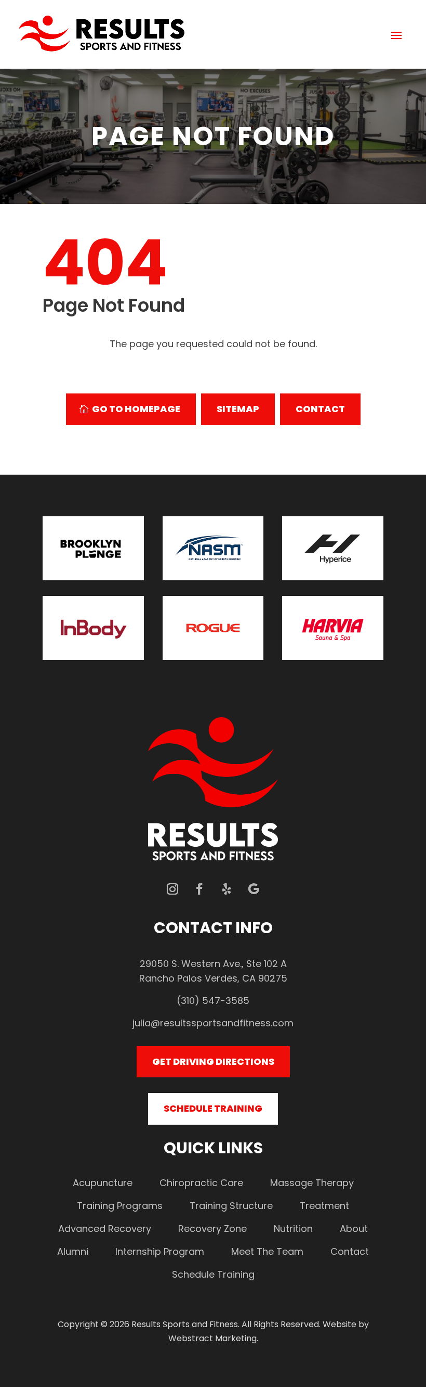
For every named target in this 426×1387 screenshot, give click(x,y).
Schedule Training (213, 1108)
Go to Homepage (136, 408)
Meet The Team (267, 1251)
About (354, 1228)
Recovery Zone (212, 1228)
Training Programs (120, 1205)
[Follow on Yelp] (226, 888)
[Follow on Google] (253, 888)
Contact (320, 408)
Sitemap (238, 408)
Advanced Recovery (104, 1228)
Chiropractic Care (201, 1182)
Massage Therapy (312, 1182)
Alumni (72, 1251)
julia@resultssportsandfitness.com (213, 1022)
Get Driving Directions (213, 1061)
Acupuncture (102, 1182)
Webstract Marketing (212, 1338)
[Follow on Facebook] (199, 888)
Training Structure (231, 1205)
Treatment (324, 1205)
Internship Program (159, 1251)
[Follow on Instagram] (172, 888)
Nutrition (293, 1228)
